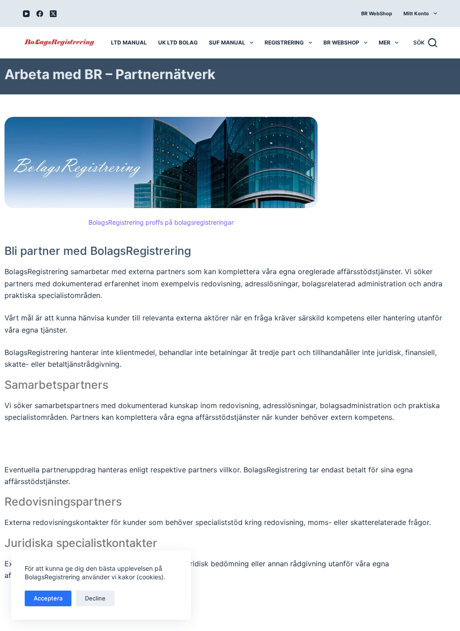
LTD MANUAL (129, 42)
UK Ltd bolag (178, 42)
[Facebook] (39, 13)
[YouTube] (26, 13)
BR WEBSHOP (341, 42)
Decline (95, 598)
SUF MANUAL (227, 42)
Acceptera (48, 598)
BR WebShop (376, 13)
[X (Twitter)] (53, 13)
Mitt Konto (416, 13)
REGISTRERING (284, 42)
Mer (384, 42)
